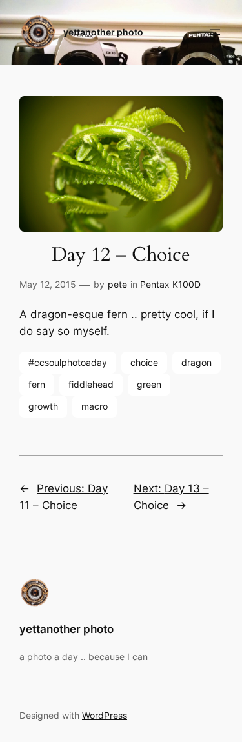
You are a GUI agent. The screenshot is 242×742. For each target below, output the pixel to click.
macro (94, 406)
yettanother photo (103, 31)
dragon (196, 362)
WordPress (104, 715)
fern (36, 384)
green (149, 384)
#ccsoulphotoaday (67, 362)
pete (117, 284)
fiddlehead (91, 384)
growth (43, 406)
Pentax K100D (170, 284)
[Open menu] (215, 32)
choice (144, 362)
